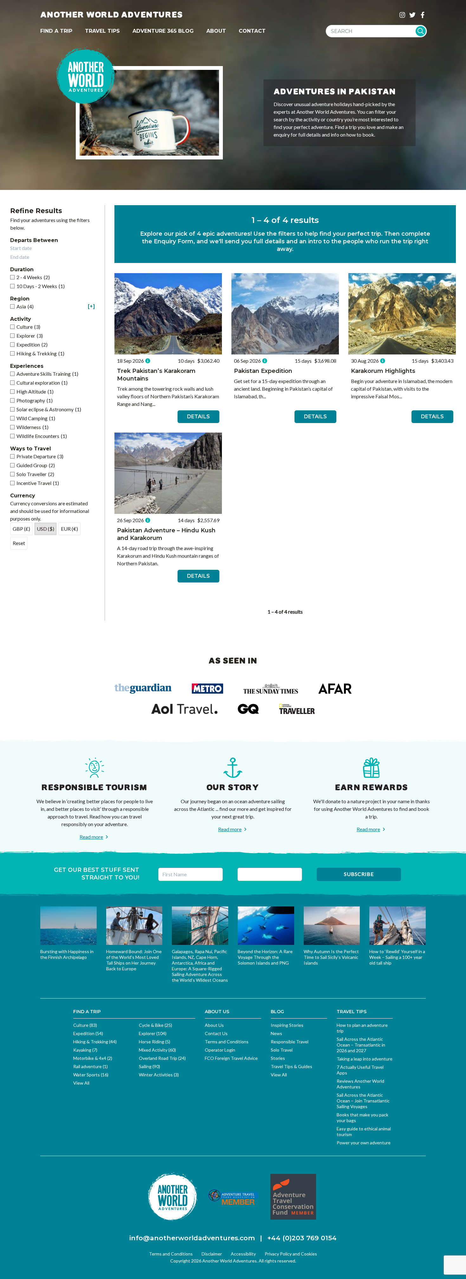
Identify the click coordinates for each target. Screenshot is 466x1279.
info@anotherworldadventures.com (192, 1238)
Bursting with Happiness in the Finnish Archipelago (67, 954)
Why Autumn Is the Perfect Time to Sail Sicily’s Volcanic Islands (331, 957)
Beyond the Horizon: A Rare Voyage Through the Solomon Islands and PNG (265, 957)
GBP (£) (21, 529)
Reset (19, 543)
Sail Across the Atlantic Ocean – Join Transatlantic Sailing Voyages (363, 1100)
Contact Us (216, 1033)
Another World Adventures (111, 15)
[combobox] (376, 31)
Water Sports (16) (90, 1074)
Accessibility (243, 1253)
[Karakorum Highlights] (402, 313)
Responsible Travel (289, 1041)
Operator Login (220, 1050)
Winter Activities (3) (159, 1074)
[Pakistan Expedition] (285, 313)
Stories (278, 1058)
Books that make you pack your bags (362, 1117)
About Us (214, 1025)
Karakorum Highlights (383, 370)
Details (198, 417)
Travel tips (102, 31)
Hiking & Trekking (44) (95, 1041)
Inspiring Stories (287, 1025)
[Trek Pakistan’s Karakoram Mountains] (168, 313)
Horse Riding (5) (154, 1041)
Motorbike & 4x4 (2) (92, 1058)
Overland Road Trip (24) (162, 1058)
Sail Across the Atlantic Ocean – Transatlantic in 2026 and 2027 (361, 1044)
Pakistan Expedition (263, 370)
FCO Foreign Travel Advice (231, 1058)
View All (81, 1083)
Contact (252, 31)
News (276, 1033)
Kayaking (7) (85, 1050)
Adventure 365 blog (163, 31)
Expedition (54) (88, 1033)
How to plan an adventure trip (362, 1027)
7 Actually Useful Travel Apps (360, 1069)
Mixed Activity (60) (157, 1050)
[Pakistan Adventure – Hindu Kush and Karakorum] (168, 473)
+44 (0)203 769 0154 (302, 1238)
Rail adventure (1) (90, 1066)
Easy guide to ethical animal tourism (364, 1131)
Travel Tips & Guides (291, 1066)
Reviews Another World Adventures (360, 1083)
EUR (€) (69, 529)
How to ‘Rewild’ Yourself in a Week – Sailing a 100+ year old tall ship (397, 957)
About (216, 31)
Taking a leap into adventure (364, 1058)
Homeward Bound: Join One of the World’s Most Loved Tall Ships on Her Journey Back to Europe (134, 960)
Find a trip (56, 31)
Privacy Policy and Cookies (291, 1253)
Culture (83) (85, 1025)
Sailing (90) (149, 1066)
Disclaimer (212, 1253)
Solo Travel (282, 1050)
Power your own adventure (364, 1142)
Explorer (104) (152, 1033)
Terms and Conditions (227, 1041)
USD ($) (45, 529)
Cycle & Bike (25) (155, 1025)
